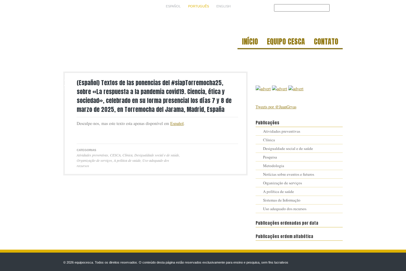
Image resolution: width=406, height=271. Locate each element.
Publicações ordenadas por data (287, 223)
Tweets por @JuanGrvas (276, 107)
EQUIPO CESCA (286, 42)
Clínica (127, 155)
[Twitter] (80, 134)
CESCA (115, 155)
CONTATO (326, 42)
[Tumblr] (106, 134)
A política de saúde (127, 160)
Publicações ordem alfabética (284, 236)
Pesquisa (270, 157)
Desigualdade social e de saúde (156, 155)
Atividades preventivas (92, 155)
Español (177, 123)
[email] (93, 134)
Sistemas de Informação (281, 200)
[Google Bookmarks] (99, 134)
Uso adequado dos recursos (284, 208)
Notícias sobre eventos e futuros (288, 174)
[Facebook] (86, 134)
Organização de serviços (94, 160)
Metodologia (273, 165)
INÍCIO (250, 42)
